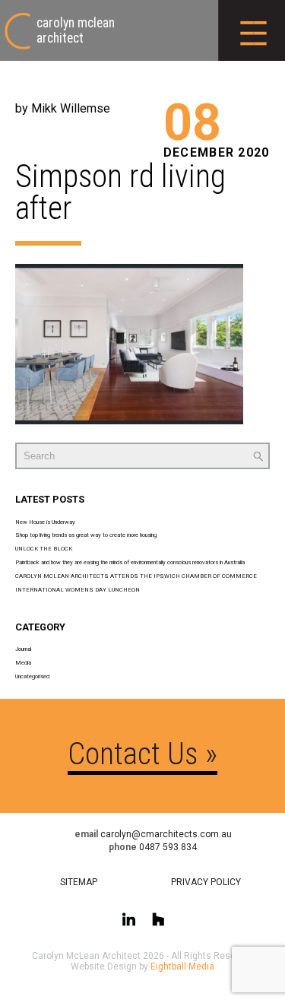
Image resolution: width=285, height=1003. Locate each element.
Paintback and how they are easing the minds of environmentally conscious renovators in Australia (130, 562)
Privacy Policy (206, 882)
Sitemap (78, 882)
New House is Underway (45, 522)
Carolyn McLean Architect (75, 30)
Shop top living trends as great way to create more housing (86, 535)
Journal (23, 649)
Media (23, 662)
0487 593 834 (168, 847)
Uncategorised (32, 676)
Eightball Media (182, 966)
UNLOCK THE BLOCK (43, 548)
